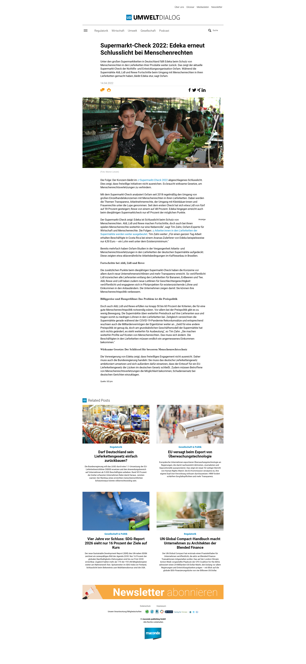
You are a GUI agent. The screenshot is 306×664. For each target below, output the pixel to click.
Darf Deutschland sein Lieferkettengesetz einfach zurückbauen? (115, 456)
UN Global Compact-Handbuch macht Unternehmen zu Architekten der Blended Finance (190, 543)
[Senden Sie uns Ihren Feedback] (102, 90)
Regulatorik (101, 30)
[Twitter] (194, 91)
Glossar (190, 7)
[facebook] (190, 91)
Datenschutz (145, 606)
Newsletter (216, 7)
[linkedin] (204, 91)
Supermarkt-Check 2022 (154, 180)
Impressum (161, 606)
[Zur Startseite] (153, 17)
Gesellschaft (148, 30)
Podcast (164, 30)
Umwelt (132, 30)
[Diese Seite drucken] (109, 90)
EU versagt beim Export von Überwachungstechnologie (190, 454)
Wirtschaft (118, 30)
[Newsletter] (153, 592)
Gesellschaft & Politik (190, 447)
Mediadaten (203, 7)
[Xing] (199, 91)
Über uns (179, 7)
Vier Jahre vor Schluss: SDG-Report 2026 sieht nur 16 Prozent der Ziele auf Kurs (116, 543)
